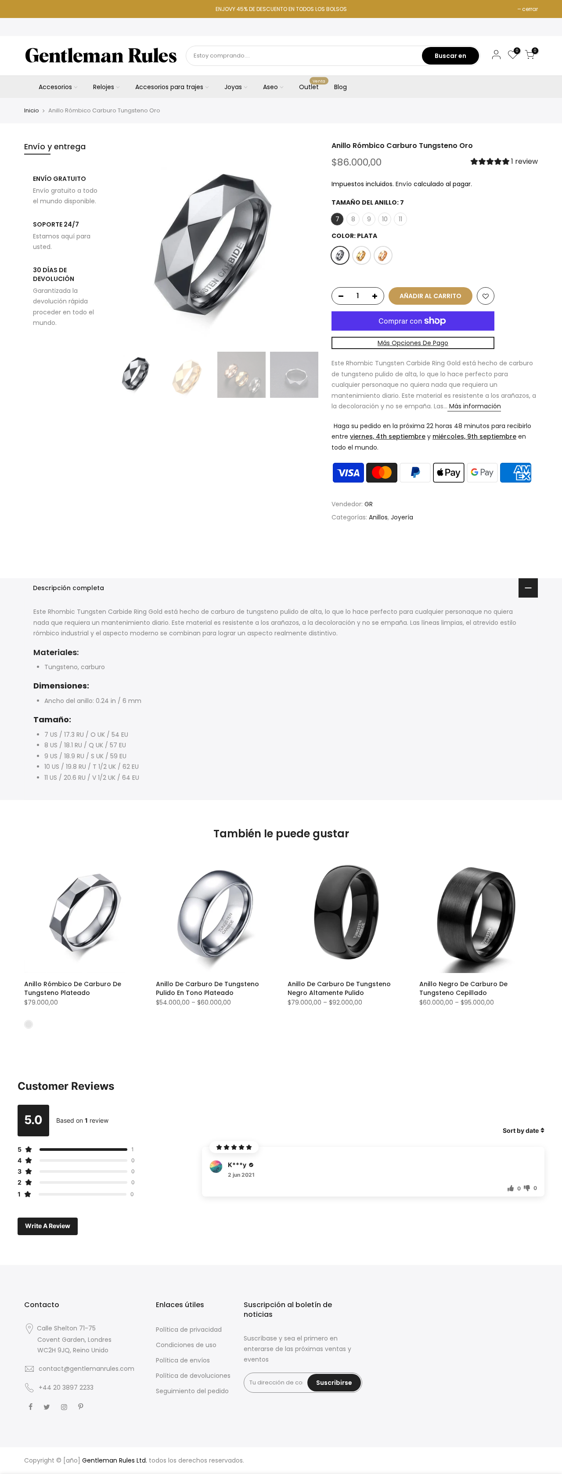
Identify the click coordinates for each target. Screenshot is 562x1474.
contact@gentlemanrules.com (86, 1368)
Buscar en (450, 55)
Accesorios (55, 87)
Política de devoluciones (193, 1375)
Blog (340, 87)
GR (368, 504)
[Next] (303, 244)
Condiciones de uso (186, 1345)
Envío (404, 184)
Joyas (233, 87)
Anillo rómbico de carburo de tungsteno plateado (72, 988)
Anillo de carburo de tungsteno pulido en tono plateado (207, 988)
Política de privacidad (189, 1329)
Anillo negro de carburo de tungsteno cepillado (463, 988)
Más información (474, 406)
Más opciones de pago (413, 343)
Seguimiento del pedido (192, 1391)
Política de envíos (183, 1360)
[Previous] (127, 244)
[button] (504, 162)
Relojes (103, 87)
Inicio (31, 111)
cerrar (530, 9)
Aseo (270, 87)
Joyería (402, 517)
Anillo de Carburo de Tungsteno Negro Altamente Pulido (339, 988)
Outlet (312, 85)
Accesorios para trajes (169, 87)
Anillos (378, 517)
